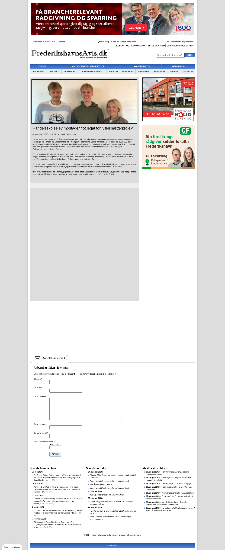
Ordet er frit (127, 71)
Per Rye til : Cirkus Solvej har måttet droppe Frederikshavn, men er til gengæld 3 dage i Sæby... (57, 477)
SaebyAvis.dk (178, 66)
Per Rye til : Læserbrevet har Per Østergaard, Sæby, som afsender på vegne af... (57, 489)
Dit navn (38, 379)
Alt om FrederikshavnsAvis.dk (88, 66)
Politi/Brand (143, 71)
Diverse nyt (54, 71)
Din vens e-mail (41, 433)
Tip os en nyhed (156, 46)
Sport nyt (174, 71)
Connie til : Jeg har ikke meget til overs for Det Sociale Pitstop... (58, 512)
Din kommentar (40, 396)
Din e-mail (38, 388)
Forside (42, 66)
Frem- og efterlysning (92, 71)
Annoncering (138, 46)
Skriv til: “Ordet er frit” (180, 46)
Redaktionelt (159, 71)
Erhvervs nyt (70, 71)
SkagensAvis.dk (141, 66)
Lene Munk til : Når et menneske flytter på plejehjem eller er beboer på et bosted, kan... (58, 501)
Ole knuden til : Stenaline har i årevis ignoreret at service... (57, 524)
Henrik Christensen (68, 134)
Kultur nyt (113, 71)
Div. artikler (188, 71)
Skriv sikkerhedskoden (44, 442)
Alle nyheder (38, 71)
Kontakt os (122, 46)
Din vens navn (40, 424)
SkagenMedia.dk (177, 42)
